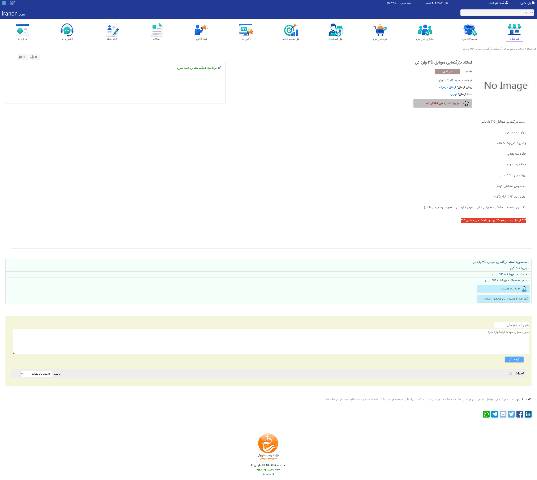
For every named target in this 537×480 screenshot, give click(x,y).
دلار (388, 3)
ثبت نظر (514, 359)
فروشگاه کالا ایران (449, 80)
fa (14, 1)
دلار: (445, 3)
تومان (428, 3)
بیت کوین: (405, 3)
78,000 (395, 3)
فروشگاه (531, 49)
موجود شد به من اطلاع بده (443, 103)
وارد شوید (525, 3)
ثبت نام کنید (496, 3)
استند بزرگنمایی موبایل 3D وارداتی (480, 49)
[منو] (4, 3)
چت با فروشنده (510, 288)
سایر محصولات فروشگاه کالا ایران (506, 280)
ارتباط (521, 49)
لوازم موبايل (508, 49)
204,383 (437, 3)
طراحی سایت (269, 474)
